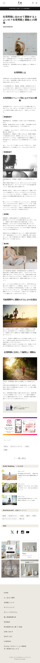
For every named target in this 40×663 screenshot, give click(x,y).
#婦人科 (21, 518)
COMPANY (7, 641)
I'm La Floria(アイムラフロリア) (22, 657)
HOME (6, 592)
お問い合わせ (8, 631)
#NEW (6, 446)
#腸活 (28, 515)
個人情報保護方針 (10, 617)
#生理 (27, 446)
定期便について (9, 602)
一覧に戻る (21, 458)
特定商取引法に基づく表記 (13, 627)
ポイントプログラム (10, 612)
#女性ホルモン (13, 515)
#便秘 (4, 515)
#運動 (5, 449)
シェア (8, 440)
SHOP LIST (8, 636)
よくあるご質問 (9, 597)
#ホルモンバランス (16, 446)
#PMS (34, 515)
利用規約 (7, 622)
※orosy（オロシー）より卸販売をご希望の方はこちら (15, 647)
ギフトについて (9, 607)
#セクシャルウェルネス (10, 518)
